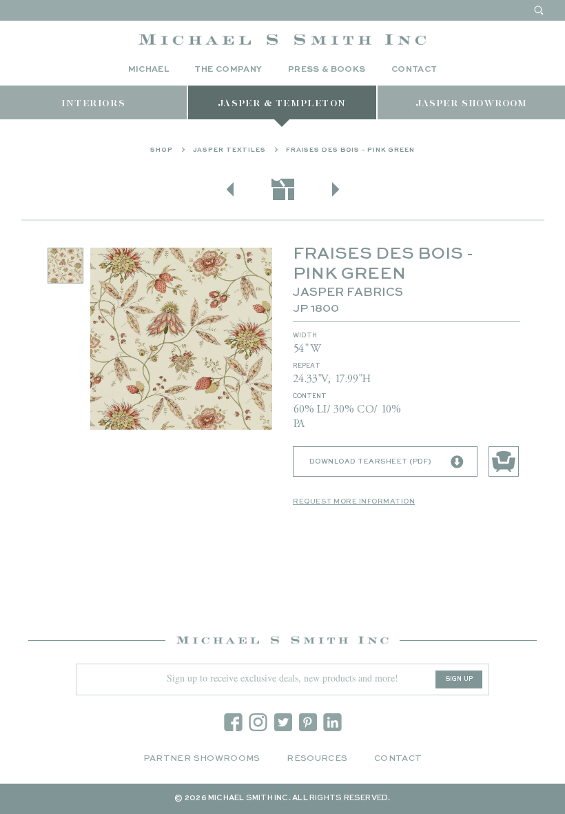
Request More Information (354, 501)
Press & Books (327, 70)
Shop (161, 150)
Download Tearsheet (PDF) (370, 461)
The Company (228, 70)
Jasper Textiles (230, 150)
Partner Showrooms (201, 759)
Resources (317, 759)
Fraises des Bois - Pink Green (350, 150)
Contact (414, 70)
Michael (149, 70)
